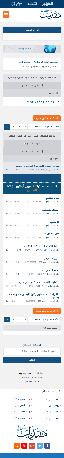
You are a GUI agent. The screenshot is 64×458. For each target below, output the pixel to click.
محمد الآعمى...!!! (50, 270)
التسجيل (32, 190)
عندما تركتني (52, 198)
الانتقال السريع (32, 344)
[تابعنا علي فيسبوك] (47, 446)
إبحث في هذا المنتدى (32, 85)
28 (12, 127)
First (37, 127)
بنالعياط (50, 274)
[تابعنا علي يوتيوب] (24, 446)
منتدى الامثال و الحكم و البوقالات (42, 101)
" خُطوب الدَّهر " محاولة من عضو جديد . (38, 282)
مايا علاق (49, 202)
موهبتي (54, 222)
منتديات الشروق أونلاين (46, 62)
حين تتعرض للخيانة (49, 234)
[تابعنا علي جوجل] (32, 446)
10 (20, 250)
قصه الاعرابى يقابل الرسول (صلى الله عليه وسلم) (32, 296)
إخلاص (50, 286)
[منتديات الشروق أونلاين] (50, 19)
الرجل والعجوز (51, 258)
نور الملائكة (48, 250)
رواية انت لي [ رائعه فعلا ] (45, 246)
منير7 (50, 170)
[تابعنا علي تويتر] (40, 446)
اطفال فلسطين (50, 210)
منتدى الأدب (24, 62)
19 (24, 127)
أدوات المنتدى (33, 143)
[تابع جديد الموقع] (17, 446)
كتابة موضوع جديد (46, 118)
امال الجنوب (48, 262)
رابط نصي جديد (51, 399)
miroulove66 (47, 301)
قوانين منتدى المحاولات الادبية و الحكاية (37, 166)
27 (18, 127)
